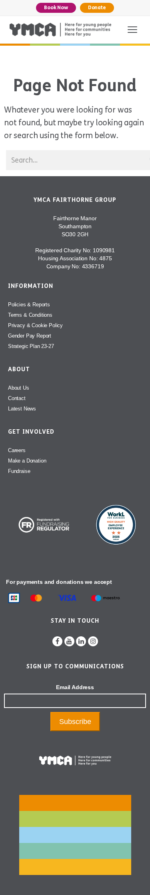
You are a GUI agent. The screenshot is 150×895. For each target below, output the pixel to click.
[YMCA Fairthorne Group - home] (60, 29)
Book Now (56, 7)
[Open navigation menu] (132, 29)
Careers (17, 450)
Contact (17, 398)
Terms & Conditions (30, 315)
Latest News (22, 409)
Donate (97, 7)
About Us (18, 388)
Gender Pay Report (29, 336)
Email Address (75, 687)
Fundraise (19, 471)
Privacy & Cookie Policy (35, 325)
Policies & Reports (29, 305)
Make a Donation (27, 461)
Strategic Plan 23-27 (31, 346)
